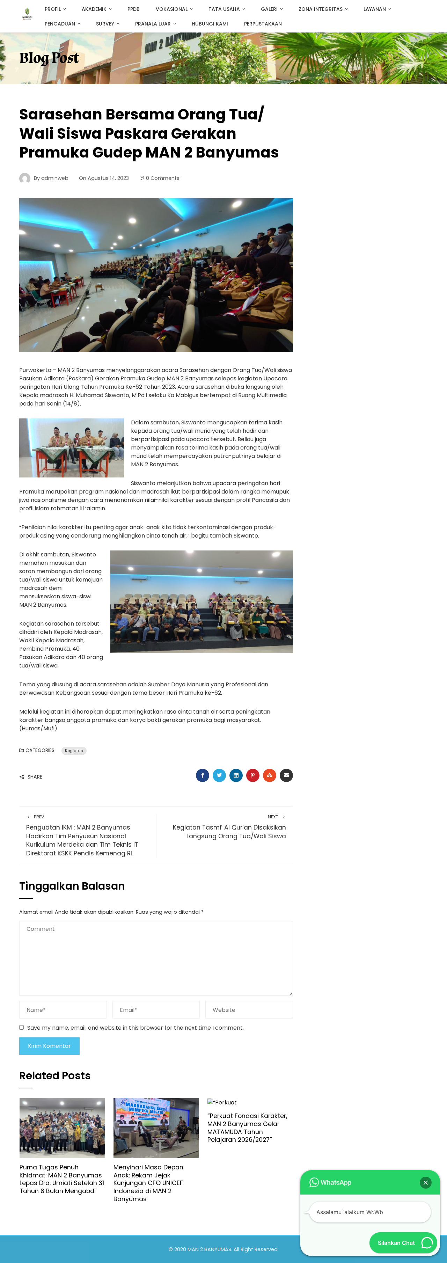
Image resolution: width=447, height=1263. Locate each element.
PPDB (133, 9)
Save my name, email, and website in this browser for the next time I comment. (135, 1028)
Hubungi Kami (210, 23)
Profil (53, 9)
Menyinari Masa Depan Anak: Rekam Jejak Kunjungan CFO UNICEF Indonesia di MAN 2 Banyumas (148, 1183)
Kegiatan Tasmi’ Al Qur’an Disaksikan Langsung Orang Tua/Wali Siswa (229, 827)
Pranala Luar (153, 23)
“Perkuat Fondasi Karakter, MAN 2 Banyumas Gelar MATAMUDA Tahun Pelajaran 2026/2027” (247, 1128)
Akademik (94, 9)
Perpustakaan (263, 23)
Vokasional (172, 9)
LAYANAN (375, 9)
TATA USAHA (224, 9)
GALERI (269, 9)
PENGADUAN (60, 23)
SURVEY (105, 23)
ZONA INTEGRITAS (321, 9)
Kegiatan (74, 750)
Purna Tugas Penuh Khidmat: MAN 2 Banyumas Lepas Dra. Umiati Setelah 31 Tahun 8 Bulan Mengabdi (62, 1179)
